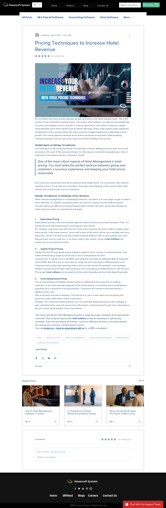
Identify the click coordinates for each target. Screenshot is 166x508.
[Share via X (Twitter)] (42, 358)
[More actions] (129, 35)
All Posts (27, 17)
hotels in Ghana (53, 337)
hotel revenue (122, 337)
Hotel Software (109, 17)
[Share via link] (55, 358)
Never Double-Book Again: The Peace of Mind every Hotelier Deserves (123, 412)
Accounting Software (82, 17)
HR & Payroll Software (50, 17)
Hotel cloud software (75, 337)
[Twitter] (79, 488)
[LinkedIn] (83, 488)
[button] (70, 5)
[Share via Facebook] (36, 358)
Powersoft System (19, 5)
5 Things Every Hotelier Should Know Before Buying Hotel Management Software (81, 412)
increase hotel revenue (48, 342)
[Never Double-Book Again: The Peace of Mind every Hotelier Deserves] (125, 395)
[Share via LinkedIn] (49, 358)
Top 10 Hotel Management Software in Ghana (38, 412)
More (127, 17)
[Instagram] (87, 488)
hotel (39, 337)
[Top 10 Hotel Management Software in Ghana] (41, 395)
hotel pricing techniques (100, 337)
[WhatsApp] (90, 488)
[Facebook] (75, 488)
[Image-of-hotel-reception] (83, 395)
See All (141, 381)
